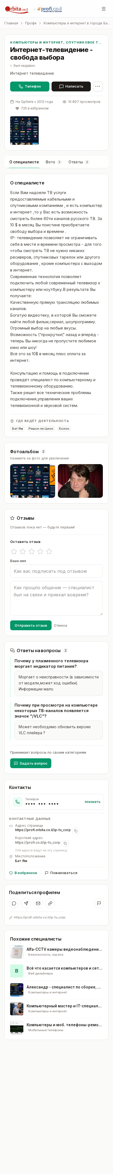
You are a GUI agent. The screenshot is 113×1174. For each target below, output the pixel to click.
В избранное (26, 873)
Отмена (60, 625)
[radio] (14, 551)
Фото (53, 162)
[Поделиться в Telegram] (26, 903)
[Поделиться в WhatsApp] (14, 903)
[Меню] (104, 9)
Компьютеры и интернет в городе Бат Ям (77, 23)
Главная (11, 23)
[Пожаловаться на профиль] (99, 903)
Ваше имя (18, 561)
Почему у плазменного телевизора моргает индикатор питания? (51, 663)
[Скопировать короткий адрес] (65, 843)
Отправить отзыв (31, 625)
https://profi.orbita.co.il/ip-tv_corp (43, 830)
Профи (30, 23)
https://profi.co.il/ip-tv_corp (37, 842)
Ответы (78, 162)
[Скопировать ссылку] (50, 903)
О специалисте (24, 162)
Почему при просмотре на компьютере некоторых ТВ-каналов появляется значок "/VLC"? (56, 710)
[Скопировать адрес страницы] (75, 831)
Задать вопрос (33, 763)
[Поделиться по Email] (38, 903)
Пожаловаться (63, 873)
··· (98, 86)
